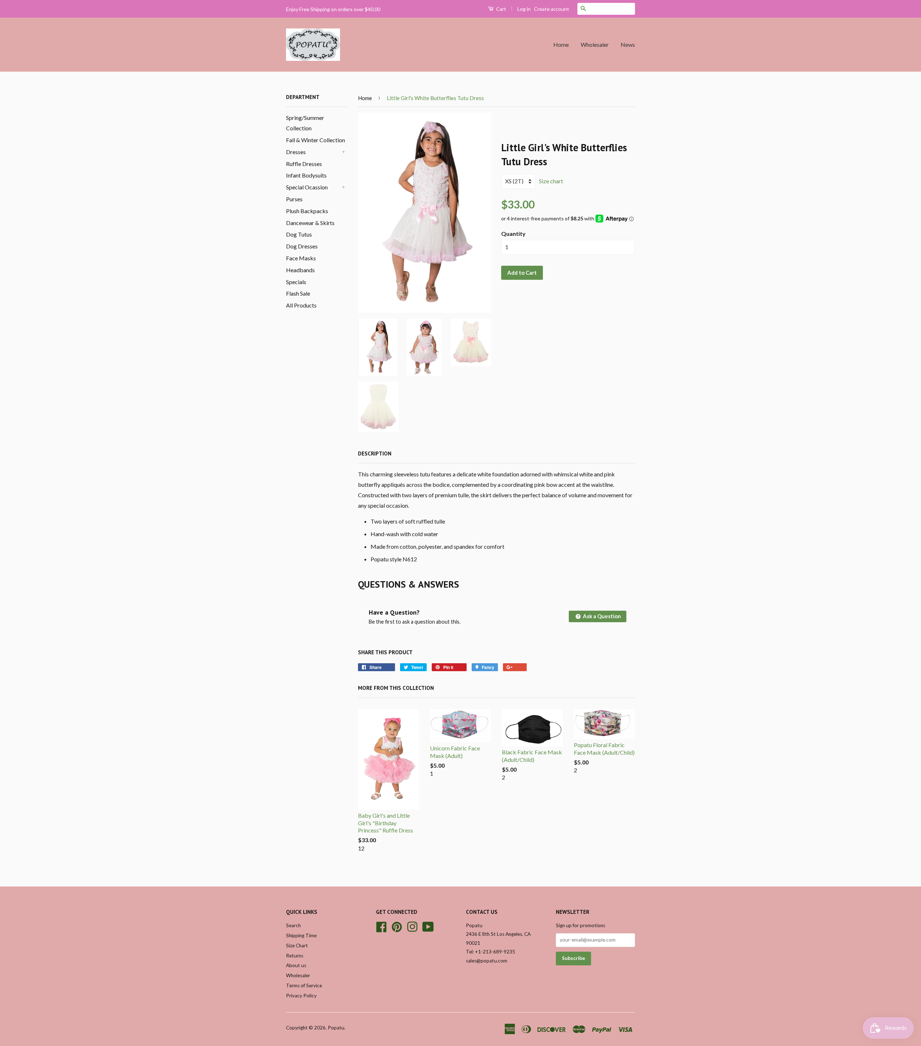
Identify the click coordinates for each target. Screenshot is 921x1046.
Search (293, 925)
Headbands (300, 269)
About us (296, 965)
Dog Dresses (302, 246)
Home (561, 44)
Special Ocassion (307, 187)
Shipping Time (301, 935)
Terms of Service (304, 985)
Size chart (551, 181)
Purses (294, 199)
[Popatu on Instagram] (412, 926)
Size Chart (297, 945)
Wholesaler (595, 44)
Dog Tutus (299, 234)
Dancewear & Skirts (310, 222)
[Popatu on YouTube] (428, 926)
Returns (294, 956)
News (628, 44)
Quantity (513, 233)
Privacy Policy (301, 995)
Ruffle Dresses (304, 163)
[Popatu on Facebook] (381, 926)
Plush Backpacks (307, 210)
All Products (301, 305)
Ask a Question (601, 616)
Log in (524, 9)
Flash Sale (298, 293)
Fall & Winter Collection (315, 139)
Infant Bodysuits (306, 175)
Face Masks (301, 258)
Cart (500, 9)
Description (374, 453)
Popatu (336, 1028)
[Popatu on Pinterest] (396, 926)
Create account (551, 9)
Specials (296, 281)
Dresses (296, 151)
